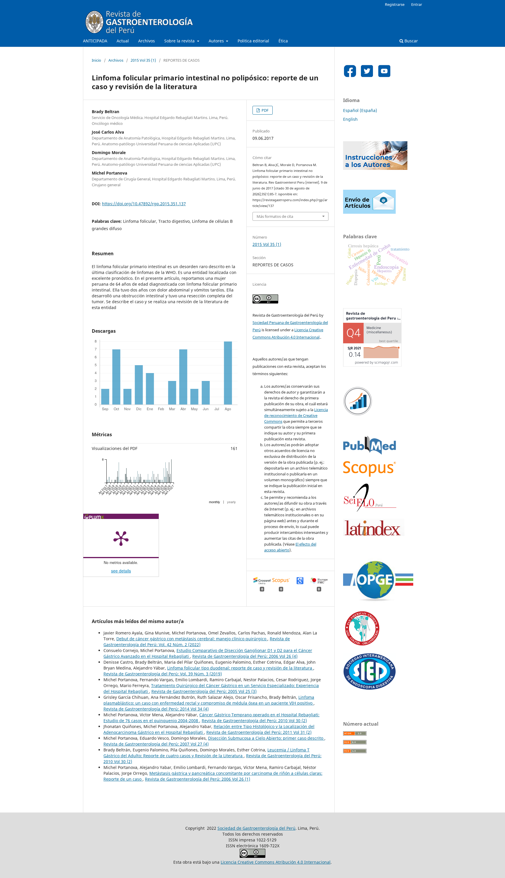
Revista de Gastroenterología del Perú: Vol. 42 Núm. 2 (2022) (196, 641)
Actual (123, 41)
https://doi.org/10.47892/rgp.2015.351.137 (144, 203)
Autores (217, 41)
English (350, 119)
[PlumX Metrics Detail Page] (121, 538)
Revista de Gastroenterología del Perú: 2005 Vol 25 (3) (204, 691)
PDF (265, 110)
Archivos (146, 41)
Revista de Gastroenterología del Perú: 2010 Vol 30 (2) (254, 720)
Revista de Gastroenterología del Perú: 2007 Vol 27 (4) (156, 744)
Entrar (416, 4)
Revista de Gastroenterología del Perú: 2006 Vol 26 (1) (197, 779)
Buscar (410, 41)
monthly (214, 502)
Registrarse (394, 4)
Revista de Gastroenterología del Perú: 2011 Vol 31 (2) (259, 732)
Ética (283, 41)
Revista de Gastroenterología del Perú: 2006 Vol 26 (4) (245, 656)
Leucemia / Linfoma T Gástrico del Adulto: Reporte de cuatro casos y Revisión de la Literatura (206, 752)
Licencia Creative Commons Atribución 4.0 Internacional (276, 862)
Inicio (96, 60)
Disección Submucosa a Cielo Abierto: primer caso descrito (266, 738)
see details (121, 571)
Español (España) (360, 110)
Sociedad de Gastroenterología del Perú (256, 828)
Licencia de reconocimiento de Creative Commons (296, 415)
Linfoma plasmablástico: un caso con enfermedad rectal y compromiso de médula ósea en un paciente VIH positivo (208, 700)
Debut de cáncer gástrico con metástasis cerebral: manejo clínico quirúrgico (191, 638)
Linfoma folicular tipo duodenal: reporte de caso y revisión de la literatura (240, 668)
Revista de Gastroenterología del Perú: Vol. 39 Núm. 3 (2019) (162, 674)
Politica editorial (253, 41)
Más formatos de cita (275, 216)
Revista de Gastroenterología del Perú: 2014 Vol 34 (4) (156, 709)
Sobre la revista (180, 41)
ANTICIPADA (95, 41)
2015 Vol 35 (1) (143, 60)
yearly (231, 502)
